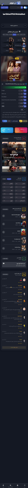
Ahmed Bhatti (4, 97)
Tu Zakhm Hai (17, 239)
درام (5, 93)
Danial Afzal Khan (13, 100)
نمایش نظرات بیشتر (14, 347)
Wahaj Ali (3, 100)
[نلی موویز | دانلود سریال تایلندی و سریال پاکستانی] (15, 2)
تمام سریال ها (5, 138)
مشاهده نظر (20, 282)
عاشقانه (3, 93)
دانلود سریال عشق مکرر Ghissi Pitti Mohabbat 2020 (15, 84)
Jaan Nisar (18, 223)
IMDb (17, 58)
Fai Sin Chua (17, 247)
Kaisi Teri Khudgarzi (16, 215)
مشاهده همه (5, 209)
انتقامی (19, 233)
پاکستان (3, 103)
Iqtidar (18, 231)
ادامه (7, 121)
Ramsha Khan (7, 100)
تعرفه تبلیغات (5, 258)
